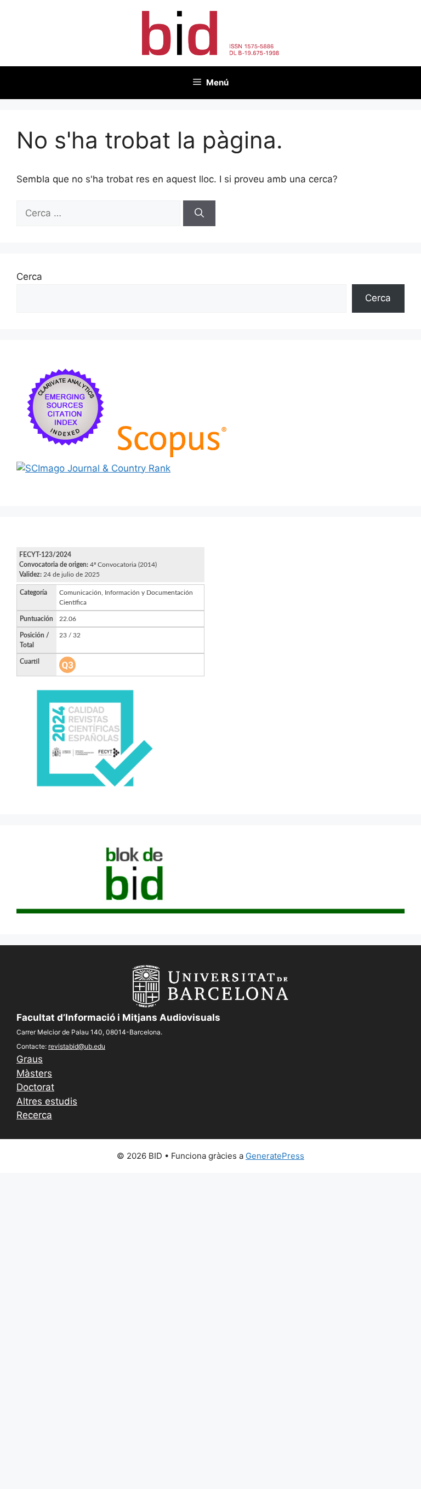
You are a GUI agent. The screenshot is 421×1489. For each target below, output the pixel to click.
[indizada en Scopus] (172, 454)
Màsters (34, 1073)
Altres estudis (46, 1101)
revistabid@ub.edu (76, 1046)
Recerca (34, 1114)
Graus (29, 1059)
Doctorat (35, 1087)
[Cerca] (199, 213)
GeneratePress (275, 1156)
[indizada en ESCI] (65, 454)
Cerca (29, 276)
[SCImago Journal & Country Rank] (93, 468)
